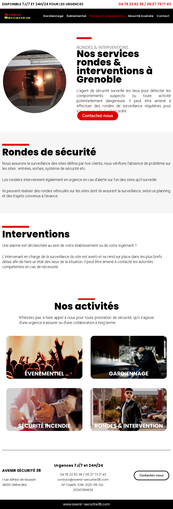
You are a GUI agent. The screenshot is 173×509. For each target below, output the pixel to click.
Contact (163, 16)
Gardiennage (53, 16)
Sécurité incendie (140, 16)
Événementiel (76, 16)
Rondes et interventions (107, 16)
